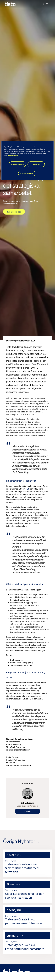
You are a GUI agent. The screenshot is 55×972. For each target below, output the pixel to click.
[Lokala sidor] (46, 4)
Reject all (36, 164)
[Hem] (10, 4)
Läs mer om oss (14, 211)
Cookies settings (26, 173)
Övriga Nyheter (19, 841)
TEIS (27, 488)
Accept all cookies (17, 164)
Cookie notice (13, 155)
